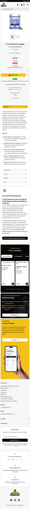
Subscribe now (14, 440)
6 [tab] (14, 289)
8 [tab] (17, 289)
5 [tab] (12, 289)
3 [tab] (9, 289)
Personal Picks (7, 256)
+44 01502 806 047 (6, 407)
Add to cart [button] (13, 284)
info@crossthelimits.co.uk (8, 414)
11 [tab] (22, 289)
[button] (17, 4)
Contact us (14, 315)
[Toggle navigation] (27, 4)
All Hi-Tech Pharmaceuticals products (14, 238)
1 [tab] (6, 289)
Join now (14, 340)
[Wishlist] (27, 75)
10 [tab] (20, 289)
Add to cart (14, 75)
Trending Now (18, 256)
